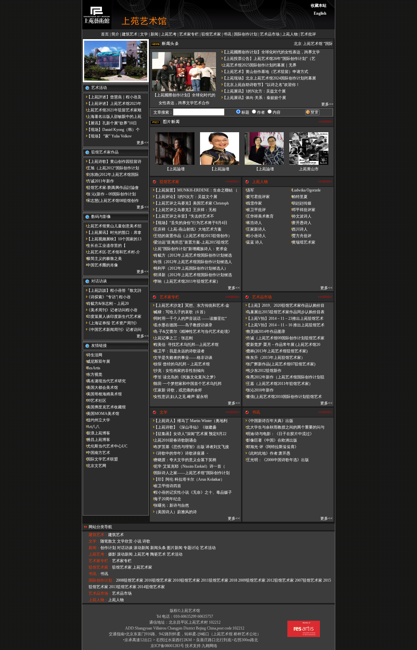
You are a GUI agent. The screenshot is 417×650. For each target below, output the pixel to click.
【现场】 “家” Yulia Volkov (107, 136)
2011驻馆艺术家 (214, 580)
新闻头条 (158, 547)
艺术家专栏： (100, 560)
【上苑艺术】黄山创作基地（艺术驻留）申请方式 (263, 71)
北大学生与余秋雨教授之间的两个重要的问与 (283, 427)
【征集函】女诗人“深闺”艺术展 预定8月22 (188, 433)
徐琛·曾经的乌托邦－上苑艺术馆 (180, 364)
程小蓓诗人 (254, 235)
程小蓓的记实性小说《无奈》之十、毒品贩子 (191, 492)
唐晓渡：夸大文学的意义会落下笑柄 (183, 460)
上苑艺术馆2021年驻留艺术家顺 (112, 110)
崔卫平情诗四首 (165, 486)
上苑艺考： (98, 554)
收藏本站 (318, 5)
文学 (144, 34)
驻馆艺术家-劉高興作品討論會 (111, 187)
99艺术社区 (94, 400)
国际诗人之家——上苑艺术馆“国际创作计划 (190, 473)
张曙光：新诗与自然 (169, 505)
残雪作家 (252, 203)
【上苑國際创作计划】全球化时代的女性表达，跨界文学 (269, 52)
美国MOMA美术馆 (101, 413)
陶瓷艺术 (158, 554)
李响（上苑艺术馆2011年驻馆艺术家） (185, 281)
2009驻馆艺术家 (252, 580)
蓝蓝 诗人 (252, 242)
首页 (105, 34)
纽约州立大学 (96, 420)
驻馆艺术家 (211, 34)
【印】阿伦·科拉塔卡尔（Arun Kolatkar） (187, 479)
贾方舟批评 (299, 235)
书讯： (94, 574)
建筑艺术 (129, 34)
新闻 (154, 34)
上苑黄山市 (309, 169)
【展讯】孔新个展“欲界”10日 (110, 123)
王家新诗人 (254, 229)
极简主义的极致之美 (102, 258)
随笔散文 (108, 541)
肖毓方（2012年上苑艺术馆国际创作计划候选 (191, 255)
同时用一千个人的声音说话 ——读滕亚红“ (188, 318)
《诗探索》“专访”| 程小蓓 (107, 297)
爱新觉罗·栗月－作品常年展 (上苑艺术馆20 (281, 344)
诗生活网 (92, 355)
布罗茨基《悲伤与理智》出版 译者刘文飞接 (189, 447)
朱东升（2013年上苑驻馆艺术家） (273, 357)
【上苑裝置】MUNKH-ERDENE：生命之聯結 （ (193, 190)
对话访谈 (125, 547)
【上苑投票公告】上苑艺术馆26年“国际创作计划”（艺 (266, 58)
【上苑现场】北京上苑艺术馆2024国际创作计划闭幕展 (267, 78)
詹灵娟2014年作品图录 (263, 331)
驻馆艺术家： (100, 567)
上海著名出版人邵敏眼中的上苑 (112, 116)
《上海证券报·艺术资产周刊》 (111, 323)
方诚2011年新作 (98, 181)
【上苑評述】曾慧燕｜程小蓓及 (112, 97)
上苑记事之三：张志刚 (171, 338)
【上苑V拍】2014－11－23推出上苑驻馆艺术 (283, 318)
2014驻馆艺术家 (151, 587)
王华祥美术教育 (258, 216)
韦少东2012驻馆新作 (261, 370)
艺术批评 (308, 34)
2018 (233, 580)
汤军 (248, 190)
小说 (137, 541)
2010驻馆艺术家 (186, 580)
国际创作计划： (102, 580)
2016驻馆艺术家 (158, 580)
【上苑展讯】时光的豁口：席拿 (112, 232)
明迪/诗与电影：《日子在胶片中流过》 (278, 433)
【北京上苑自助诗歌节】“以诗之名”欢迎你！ (259, 84)
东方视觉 (92, 374)
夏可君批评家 (256, 196)
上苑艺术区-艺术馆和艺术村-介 (111, 252)
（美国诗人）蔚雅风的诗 (173, 512)
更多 (140, 142)
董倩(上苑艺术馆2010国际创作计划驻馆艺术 (282, 396)
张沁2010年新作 (258, 390)
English (320, 13)
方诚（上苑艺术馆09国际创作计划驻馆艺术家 (283, 338)
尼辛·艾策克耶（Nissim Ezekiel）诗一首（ (187, 466)
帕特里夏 (298, 196)
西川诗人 (298, 229)
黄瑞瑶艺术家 (301, 242)
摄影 (112, 554)
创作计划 (108, 547)
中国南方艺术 (96, 452)
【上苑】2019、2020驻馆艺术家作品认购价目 (283, 305)
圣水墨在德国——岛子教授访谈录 (181, 325)
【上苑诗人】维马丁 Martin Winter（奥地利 (188, 420)
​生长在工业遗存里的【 (104, 245)
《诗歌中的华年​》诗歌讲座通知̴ (179, 453)
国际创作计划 (245, 34)
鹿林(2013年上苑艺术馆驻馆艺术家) (275, 351)
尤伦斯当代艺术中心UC (105, 446)
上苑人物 (290, 34)
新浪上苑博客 (96, 433)
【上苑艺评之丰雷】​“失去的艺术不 (182, 216)
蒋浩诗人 (252, 222)
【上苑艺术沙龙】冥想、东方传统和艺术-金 (189, 305)
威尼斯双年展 (96, 361)
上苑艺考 (169, 34)
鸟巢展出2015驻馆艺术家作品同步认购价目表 (283, 312)
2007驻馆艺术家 (308, 580)
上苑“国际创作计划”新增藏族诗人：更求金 (188, 249)
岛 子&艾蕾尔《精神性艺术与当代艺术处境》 (191, 331)
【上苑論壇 (175, 169)
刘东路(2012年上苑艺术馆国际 (111, 174)
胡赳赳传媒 (299, 203)
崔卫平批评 (254, 209)
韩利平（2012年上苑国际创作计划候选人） (189, 268)
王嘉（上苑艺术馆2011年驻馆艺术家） (277, 383)
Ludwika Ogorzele (304, 190)
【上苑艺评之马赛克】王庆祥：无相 (183, 209)
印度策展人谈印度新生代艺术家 (112, 316)
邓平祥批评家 (301, 209)
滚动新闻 (141, 547)
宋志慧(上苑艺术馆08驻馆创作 (111, 200)
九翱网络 (209, 645)
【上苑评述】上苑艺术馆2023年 (112, 103)
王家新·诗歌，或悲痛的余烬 (176, 390)
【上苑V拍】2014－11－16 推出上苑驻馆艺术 (283, 325)
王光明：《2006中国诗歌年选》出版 (275, 460)
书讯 (227, 34)
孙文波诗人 (299, 216)
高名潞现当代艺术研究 (104, 381)
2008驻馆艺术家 (129, 580)
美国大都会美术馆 (100, 387)
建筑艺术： (98, 534)
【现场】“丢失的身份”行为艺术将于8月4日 (188, 222)
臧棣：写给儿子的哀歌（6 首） (179, 312)
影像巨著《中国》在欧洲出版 (269, 440)
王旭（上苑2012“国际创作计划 (111, 168)
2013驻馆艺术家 (123, 587)
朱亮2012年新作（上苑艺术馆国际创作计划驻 (283, 377)
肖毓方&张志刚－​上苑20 (106, 303)
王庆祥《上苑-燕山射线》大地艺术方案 (186, 229)
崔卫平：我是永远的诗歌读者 (177, 351)
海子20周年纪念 (165, 499)
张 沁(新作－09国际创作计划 (109, 194)
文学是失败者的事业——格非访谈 (181, 357)
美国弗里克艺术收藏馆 (104, 407)
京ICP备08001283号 (167, 645)
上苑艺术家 (142, 567)
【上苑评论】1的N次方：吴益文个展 (183, 196)
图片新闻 (174, 547)
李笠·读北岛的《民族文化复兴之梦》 (184, 377)
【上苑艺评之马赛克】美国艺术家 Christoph (189, 203)
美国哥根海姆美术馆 (102, 394)
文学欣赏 (125, 541)
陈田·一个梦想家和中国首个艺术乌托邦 (186, 383)
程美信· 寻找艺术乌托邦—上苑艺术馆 (184, 344)
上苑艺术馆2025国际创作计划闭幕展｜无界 (257, 65)
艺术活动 (208, 547)
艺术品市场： (100, 593)
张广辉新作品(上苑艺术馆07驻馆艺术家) (278, 364)
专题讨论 (191, 547)
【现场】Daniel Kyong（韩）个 (111, 129)
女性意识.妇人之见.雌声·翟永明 (179, 396)
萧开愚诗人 (299, 222)
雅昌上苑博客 (96, 439)
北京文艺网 (94, 465)
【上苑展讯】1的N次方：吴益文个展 (252, 91)
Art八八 (91, 426)
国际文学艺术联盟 (100, 459)
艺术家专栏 (189, 34)
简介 (115, 34)
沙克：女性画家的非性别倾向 (177, 370)
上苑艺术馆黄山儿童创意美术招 (112, 226)
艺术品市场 (270, 34)
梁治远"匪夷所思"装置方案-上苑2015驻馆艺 (189, 242)
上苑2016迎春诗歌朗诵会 (173, 440)
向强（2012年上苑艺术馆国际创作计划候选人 (191, 262)
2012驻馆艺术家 (280, 580)
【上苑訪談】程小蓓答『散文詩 (112, 290)
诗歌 (146, 541)
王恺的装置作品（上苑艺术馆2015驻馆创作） (191, 235)
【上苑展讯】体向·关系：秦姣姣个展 (252, 97)
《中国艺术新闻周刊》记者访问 (112, 329)
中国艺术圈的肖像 (100, 265)
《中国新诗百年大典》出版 (267, 420)
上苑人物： (98, 600)
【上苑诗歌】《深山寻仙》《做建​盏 (183, 427)
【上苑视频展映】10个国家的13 (112, 239)
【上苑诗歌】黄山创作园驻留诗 (112, 161)
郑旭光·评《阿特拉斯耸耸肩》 (270, 447)
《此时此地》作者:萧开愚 (266, 453)
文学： (94, 541)
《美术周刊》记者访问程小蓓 (110, 310)
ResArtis (91, 368)
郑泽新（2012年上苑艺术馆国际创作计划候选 (191, 275)
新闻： (94, 547)
